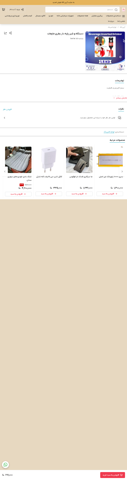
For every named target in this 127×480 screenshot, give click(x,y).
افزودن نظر (7, 109)
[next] (5, 171)
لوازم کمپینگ (112, 27)
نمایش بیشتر (121, 98)
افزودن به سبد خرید (111, 475)
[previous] (122, 171)
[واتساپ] (5, 464)
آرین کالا (122, 27)
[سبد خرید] (3, 9)
